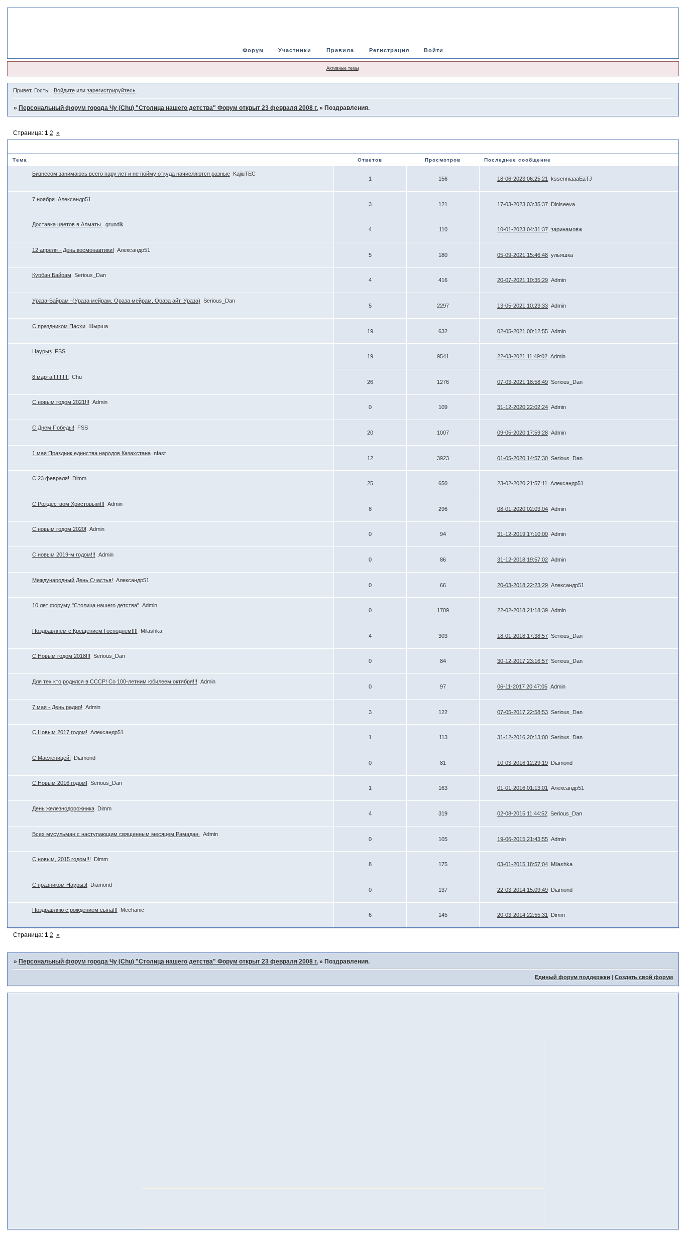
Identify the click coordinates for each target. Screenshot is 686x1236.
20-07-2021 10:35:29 (522, 280)
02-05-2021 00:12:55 (522, 331)
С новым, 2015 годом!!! (61, 859)
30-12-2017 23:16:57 (522, 661)
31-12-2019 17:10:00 (522, 534)
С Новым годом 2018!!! (61, 656)
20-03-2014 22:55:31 (522, 915)
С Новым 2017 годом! (59, 732)
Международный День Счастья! (72, 580)
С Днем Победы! (53, 428)
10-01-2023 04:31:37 (522, 229)
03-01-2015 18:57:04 (522, 864)
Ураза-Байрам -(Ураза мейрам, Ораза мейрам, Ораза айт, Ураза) (116, 301)
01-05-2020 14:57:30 (522, 458)
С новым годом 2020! (59, 529)
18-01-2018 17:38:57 (522, 636)
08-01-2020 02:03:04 (522, 509)
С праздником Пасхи (58, 326)
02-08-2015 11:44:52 (522, 813)
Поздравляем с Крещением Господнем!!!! (85, 631)
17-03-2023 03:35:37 (522, 204)
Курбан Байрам (51, 275)
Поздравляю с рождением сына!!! (75, 910)
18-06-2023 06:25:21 (522, 179)
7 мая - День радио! (57, 707)
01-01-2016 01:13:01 (522, 788)
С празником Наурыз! (59, 885)
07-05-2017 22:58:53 (522, 712)
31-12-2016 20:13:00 (522, 737)
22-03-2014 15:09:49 (522, 890)
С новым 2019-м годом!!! (63, 555)
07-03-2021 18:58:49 (522, 382)
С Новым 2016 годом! (59, 783)
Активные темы (342, 68)
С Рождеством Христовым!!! (68, 504)
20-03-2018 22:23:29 (522, 585)
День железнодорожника (63, 808)
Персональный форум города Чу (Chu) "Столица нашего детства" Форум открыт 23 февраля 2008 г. (168, 107)
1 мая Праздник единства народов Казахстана (91, 453)
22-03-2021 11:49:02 (522, 356)
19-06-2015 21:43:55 (522, 839)
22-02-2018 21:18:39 (522, 610)
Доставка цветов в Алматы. (67, 224)
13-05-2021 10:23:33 (522, 306)
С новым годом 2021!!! (60, 402)
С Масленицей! (51, 758)
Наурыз (42, 351)
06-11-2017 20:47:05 (522, 686)
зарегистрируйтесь (111, 90)
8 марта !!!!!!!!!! (50, 377)
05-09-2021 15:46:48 (522, 255)
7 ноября (43, 199)
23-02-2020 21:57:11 (522, 483)
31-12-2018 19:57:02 (522, 560)
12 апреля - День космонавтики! (73, 250)
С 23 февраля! (50, 478)
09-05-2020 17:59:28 (522, 433)
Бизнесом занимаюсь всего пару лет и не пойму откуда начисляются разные (131, 174)
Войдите (64, 90)
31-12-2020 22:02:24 (522, 407)
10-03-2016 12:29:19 (522, 763)
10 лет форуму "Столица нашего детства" (85, 605)
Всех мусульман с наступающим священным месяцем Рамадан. (116, 834)
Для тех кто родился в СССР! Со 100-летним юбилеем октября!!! (114, 681)
